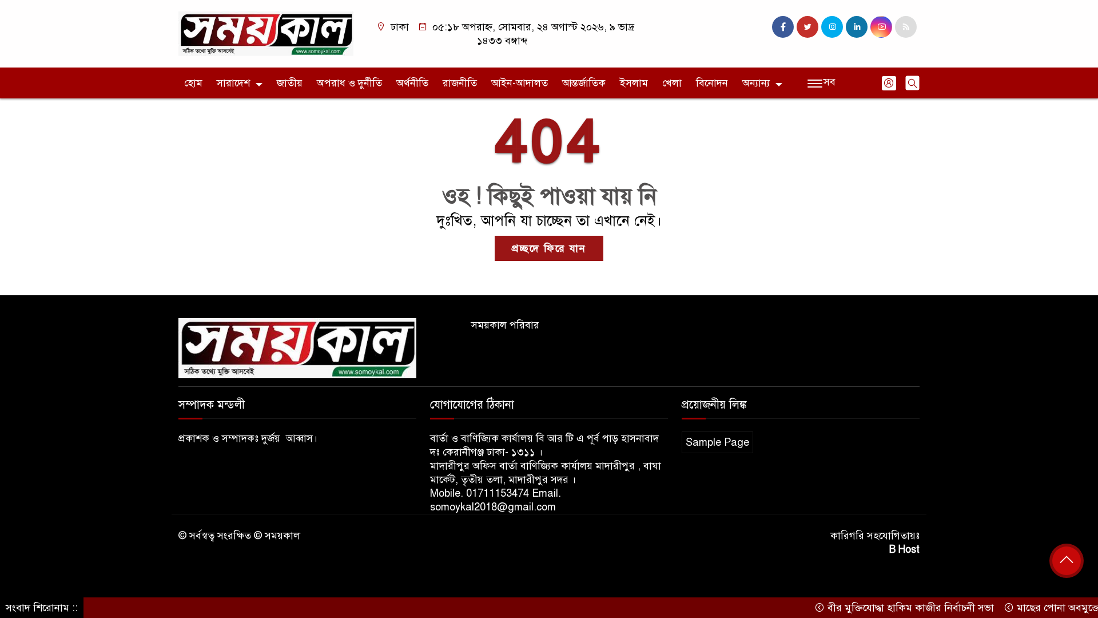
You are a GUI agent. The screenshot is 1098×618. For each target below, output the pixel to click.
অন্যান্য (756, 83)
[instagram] (832, 27)
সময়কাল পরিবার (505, 325)
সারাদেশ (233, 83)
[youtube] (881, 27)
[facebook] (783, 27)
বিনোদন (712, 83)
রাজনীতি (460, 83)
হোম (193, 83)
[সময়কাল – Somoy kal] (265, 33)
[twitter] (807, 27)
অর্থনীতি (412, 83)
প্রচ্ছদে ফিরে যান (549, 248)
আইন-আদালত (519, 83)
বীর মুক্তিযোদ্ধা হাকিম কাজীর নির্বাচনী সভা (894, 607)
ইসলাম (634, 83)
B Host (904, 549)
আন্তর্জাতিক (584, 83)
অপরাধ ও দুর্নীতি (349, 83)
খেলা (672, 83)
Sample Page (717, 442)
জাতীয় (290, 83)
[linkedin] (857, 27)
